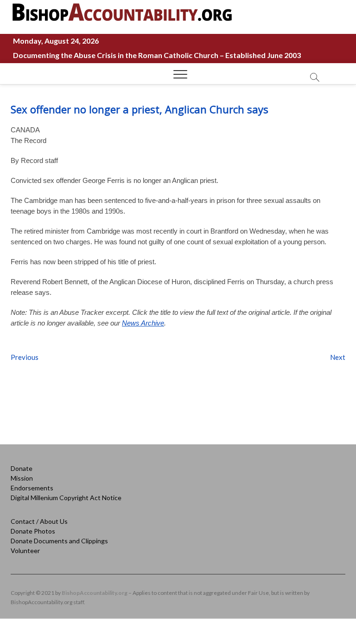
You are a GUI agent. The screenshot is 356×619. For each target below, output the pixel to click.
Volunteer (25, 550)
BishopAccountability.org (94, 592)
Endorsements (32, 488)
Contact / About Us (39, 521)
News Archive (143, 323)
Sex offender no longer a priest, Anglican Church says (139, 109)
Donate (21, 468)
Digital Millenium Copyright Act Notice (66, 498)
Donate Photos (33, 531)
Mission (22, 478)
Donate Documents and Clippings (59, 541)
